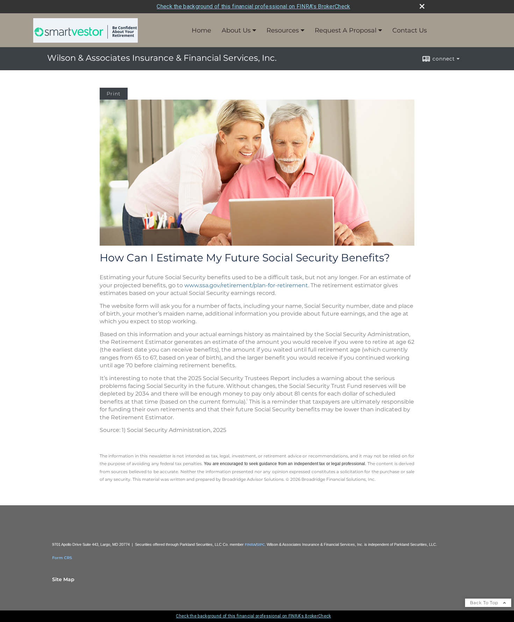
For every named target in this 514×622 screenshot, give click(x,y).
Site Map (63, 579)
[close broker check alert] (422, 6)
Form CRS (62, 557)
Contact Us (409, 30)
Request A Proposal (346, 30)
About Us (236, 30)
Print (114, 94)
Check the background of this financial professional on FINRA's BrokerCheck (253, 6)
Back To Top (485, 602)
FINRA (250, 544)
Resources (282, 30)
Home (201, 30)
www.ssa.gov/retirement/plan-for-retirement (246, 285)
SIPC (261, 544)
